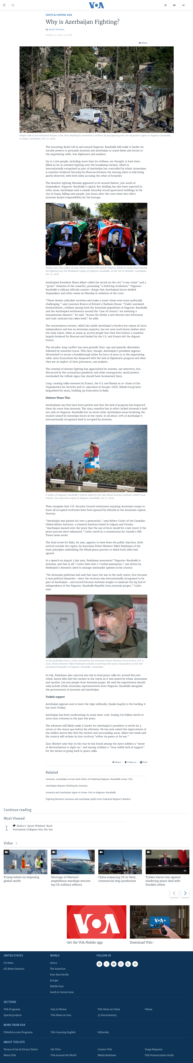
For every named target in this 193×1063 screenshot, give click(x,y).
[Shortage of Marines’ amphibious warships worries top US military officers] (73, 862)
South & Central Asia (59, 15)
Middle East (57, 986)
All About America (14, 968)
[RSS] (128, 964)
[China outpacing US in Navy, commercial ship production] (120, 862)
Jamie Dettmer (56, 29)
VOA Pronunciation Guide (159, 1055)
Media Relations (107, 1055)
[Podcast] (135, 964)
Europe (54, 980)
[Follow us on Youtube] (114, 964)
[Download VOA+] (159, 922)
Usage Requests (153, 1049)
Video (8, 843)
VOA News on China (109, 1009)
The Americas (58, 968)
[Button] (143, 43)
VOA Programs (12, 1009)
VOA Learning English (63, 1032)
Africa (53, 962)
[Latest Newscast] (183, 5)
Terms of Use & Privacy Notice (21, 1049)
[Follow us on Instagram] (121, 964)
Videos (148, 1009)
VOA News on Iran (61, 1015)
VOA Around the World (63, 1055)
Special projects (13, 1015)
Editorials (103, 1032)
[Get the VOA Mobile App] (96, 922)
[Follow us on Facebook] (99, 964)
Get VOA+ (56, 1049)
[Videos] (174, 5)
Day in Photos (58, 1009)
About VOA (10, 1055)
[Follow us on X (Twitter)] (106, 964)
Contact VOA (105, 1049)
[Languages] (165, 5)
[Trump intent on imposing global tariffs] (25, 862)
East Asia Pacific (59, 974)
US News (8, 962)
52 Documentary (107, 1015)
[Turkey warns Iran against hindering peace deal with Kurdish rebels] (167, 862)
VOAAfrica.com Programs (18, 1032)
